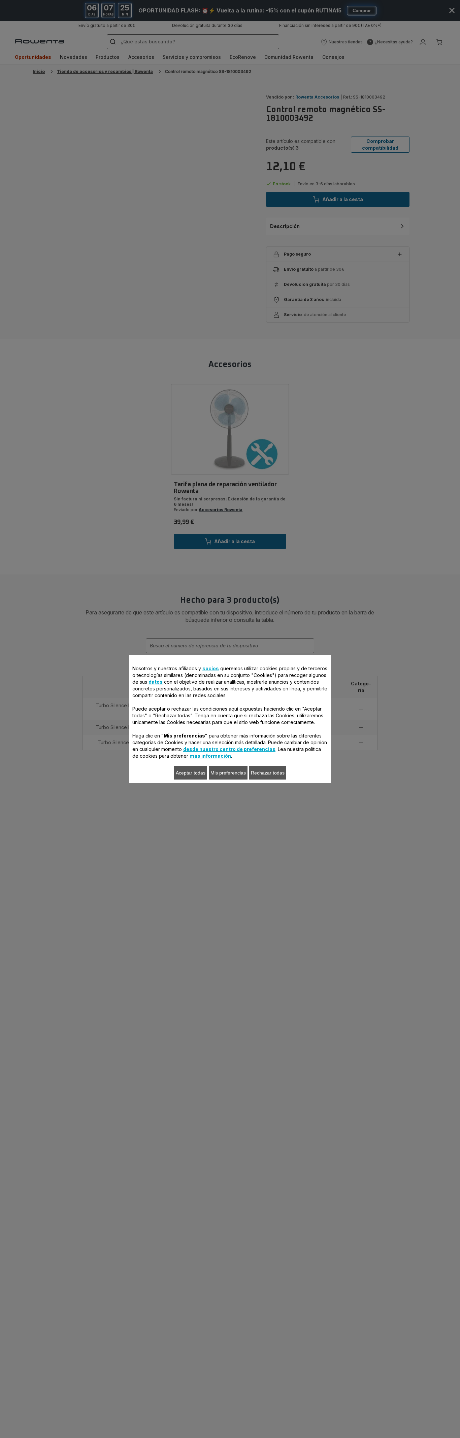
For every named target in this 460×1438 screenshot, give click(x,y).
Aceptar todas (190, 772)
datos (156, 682)
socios (210, 668)
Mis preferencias (228, 772)
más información (210, 756)
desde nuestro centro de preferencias (229, 749)
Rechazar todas (268, 772)
